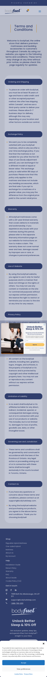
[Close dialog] (44, 324)
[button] (43, 643)
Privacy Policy (28, 674)
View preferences (23, 669)
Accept (23, 663)
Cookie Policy (18, 674)
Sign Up (35, 344)
